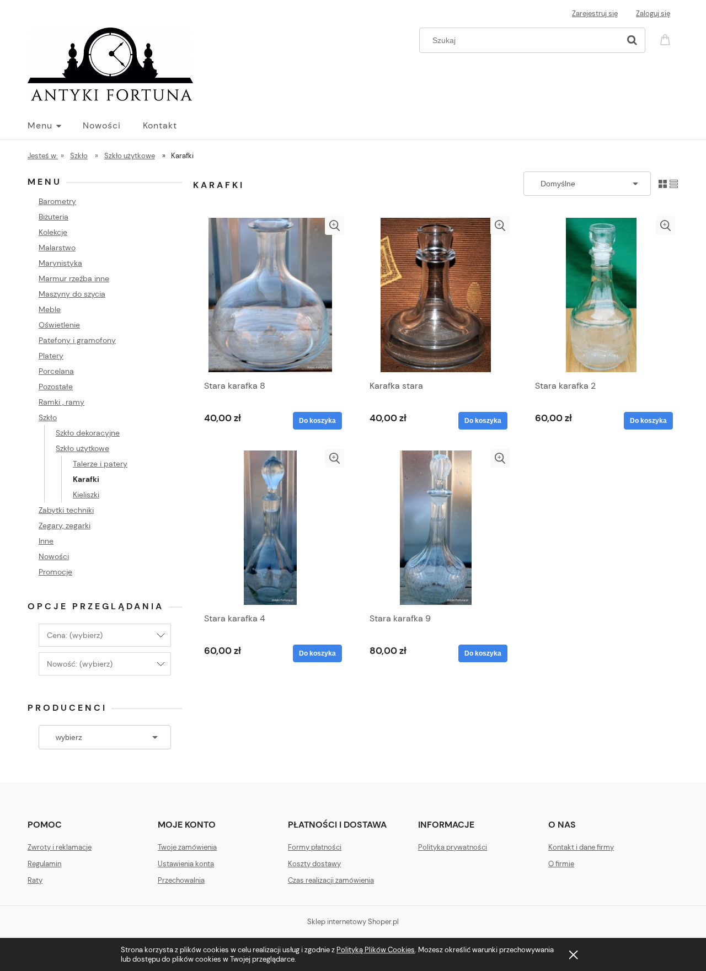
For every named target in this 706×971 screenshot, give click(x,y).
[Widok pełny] (673, 183)
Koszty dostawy (314, 863)
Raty (35, 880)
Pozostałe (56, 386)
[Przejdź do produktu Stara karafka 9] (435, 527)
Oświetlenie (59, 325)
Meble (50, 309)
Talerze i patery (100, 464)
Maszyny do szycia (72, 294)
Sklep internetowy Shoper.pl (353, 921)
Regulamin (44, 863)
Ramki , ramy (61, 402)
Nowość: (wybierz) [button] (80, 664)
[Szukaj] (632, 40)
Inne (46, 541)
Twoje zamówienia (187, 847)
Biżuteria (53, 217)
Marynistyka (60, 263)
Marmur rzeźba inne (74, 278)
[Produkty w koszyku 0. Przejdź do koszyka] (667, 39)
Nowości (54, 556)
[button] (334, 225)
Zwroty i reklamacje (60, 847)
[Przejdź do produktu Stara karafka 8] (270, 295)
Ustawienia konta (186, 863)
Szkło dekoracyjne (88, 433)
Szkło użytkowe (82, 448)
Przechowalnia (181, 880)
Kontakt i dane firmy (581, 847)
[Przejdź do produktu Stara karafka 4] (270, 527)
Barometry (57, 201)
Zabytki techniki (66, 510)
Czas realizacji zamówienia (331, 880)
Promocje (55, 572)
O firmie (561, 863)
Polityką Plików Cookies (375, 949)
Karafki (86, 479)
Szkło (48, 417)
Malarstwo (57, 248)
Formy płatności (314, 847)
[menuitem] (55, 126)
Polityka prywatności (452, 847)
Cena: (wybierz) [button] (75, 635)
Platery (51, 356)
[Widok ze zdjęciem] (662, 183)
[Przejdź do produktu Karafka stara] (435, 295)
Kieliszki (86, 495)
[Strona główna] (110, 62)
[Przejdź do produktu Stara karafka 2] (601, 295)
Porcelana (56, 371)
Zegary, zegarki (64, 525)
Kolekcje (53, 232)
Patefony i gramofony (77, 340)
